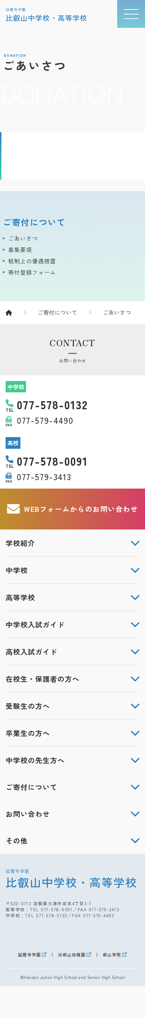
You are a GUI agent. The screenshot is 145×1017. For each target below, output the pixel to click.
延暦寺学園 (29, 954)
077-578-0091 (57, 909)
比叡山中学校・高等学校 (71, 878)
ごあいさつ (23, 238)
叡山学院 (112, 954)
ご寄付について (34, 222)
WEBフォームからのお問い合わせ (81, 509)
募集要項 (20, 249)
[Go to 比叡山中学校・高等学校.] (16, 312)
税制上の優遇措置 (32, 261)
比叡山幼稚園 (72, 954)
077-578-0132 (51, 915)
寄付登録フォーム (32, 272)
